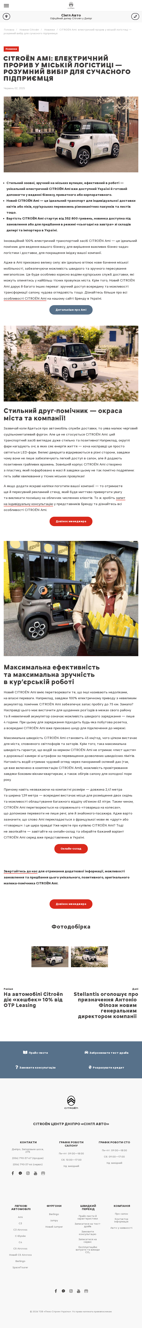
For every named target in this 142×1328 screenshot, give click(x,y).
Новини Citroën (29, 29)
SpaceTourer (20, 1267)
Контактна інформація (121, 1220)
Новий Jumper (54, 1226)
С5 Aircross (20, 1248)
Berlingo (20, 1261)
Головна (9, 29)
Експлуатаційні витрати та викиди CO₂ (88, 1250)
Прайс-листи (38, 1052)
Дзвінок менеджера (71, 521)
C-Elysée (20, 1236)
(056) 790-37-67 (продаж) (27, 1158)
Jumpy (54, 1220)
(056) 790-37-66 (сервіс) (28, 1164)
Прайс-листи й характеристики (87, 1217)
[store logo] (71, 5)
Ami (20, 1217)
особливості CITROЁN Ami (25, 298)
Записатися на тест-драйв (88, 1225)
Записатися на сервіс (88, 1240)
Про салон (121, 1213)
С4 (20, 1242)
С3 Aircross (20, 1229)
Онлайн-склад (71, 848)
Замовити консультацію (87, 1233)
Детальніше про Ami (71, 309)
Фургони (54, 1206)
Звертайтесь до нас (21, 871)
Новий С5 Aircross (20, 1254)
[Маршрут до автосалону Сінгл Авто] (6, 16)
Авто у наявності (121, 1227)
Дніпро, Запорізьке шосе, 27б (28, 1150)
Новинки (49, 29)
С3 (20, 1223)
